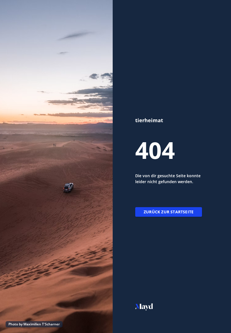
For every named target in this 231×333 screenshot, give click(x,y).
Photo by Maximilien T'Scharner (34, 324)
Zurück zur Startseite (169, 211)
